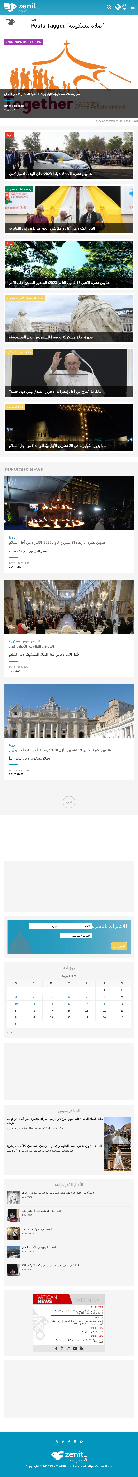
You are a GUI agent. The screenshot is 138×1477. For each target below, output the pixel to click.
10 (16, 1003)
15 (104, 1003)
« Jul (10, 1032)
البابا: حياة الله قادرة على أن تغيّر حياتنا (41, 1210)
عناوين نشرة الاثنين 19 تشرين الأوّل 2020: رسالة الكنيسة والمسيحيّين (60, 750)
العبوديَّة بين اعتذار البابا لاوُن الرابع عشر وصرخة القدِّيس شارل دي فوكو (58, 1192)
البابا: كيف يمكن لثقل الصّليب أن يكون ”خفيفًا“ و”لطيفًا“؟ (50, 1265)
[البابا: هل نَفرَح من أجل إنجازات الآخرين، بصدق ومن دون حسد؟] (69, 372)
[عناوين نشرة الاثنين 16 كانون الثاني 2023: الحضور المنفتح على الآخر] (69, 264)
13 (69, 1003)
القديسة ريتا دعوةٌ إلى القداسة (37, 1229)
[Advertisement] (69, 838)
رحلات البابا (25, 189)
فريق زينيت (9, 109)
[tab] (51, 1299)
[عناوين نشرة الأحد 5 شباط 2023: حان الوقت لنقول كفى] (69, 155)
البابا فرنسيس (15, 406)
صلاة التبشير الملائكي (31, 298)
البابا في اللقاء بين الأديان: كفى (31, 646)
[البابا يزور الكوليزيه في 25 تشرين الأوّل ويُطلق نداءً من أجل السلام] (69, 427)
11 (33, 1003)
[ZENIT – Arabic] (38, 7)
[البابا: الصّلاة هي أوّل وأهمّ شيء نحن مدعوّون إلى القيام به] (69, 209)
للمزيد (69, 802)
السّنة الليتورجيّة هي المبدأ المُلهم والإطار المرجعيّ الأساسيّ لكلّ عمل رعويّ (54, 1146)
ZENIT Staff (16, 566)
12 (51, 1003)
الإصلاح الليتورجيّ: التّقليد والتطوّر (39, 1247)
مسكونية (12, 189)
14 (86, 1003)
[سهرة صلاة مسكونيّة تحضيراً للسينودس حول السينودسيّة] (69, 318)
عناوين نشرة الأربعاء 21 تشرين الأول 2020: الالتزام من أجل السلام (57, 542)
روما (9, 135)
